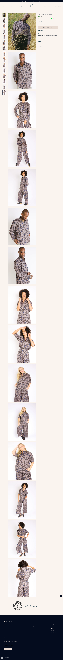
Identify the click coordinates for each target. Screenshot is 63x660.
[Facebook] (4, 621)
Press (52, 628)
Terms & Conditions (54, 632)
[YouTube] (11, 621)
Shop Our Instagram (36, 624)
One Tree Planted (46, 605)
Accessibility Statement (55, 634)
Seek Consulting (54, 623)
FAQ (51, 626)
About (7, 6)
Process (11, 6)
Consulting (20, 6)
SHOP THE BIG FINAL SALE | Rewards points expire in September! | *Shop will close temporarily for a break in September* (31, 1)
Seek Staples (35, 621)
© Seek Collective (6, 657)
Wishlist (56, 6)
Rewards (48, 6)
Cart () (59, 6)
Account (45, 6)
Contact (52, 630)
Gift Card (34, 626)
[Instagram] (6, 621)
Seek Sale (34, 623)
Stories (15, 6)
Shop (3, 6)
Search (52, 6)
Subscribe (7, 648)
